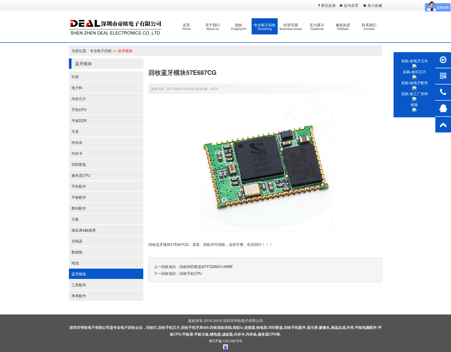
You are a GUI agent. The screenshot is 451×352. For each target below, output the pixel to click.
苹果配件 (79, 295)
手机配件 (79, 186)
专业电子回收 (101, 50)
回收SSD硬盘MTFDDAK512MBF (206, 266)
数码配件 (79, 208)
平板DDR (79, 120)
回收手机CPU (191, 273)
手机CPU (79, 109)
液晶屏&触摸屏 (84, 230)
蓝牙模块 (125, 50)
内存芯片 (79, 98)
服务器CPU (81, 175)
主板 (75, 219)
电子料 (77, 87)
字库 (75, 131)
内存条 (77, 142)
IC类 (75, 76)
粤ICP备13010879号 (225, 340)
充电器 (77, 241)
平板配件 (79, 197)
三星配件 (79, 284)
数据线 (77, 251)
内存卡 (77, 153)
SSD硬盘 (79, 164)
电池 (75, 262)
